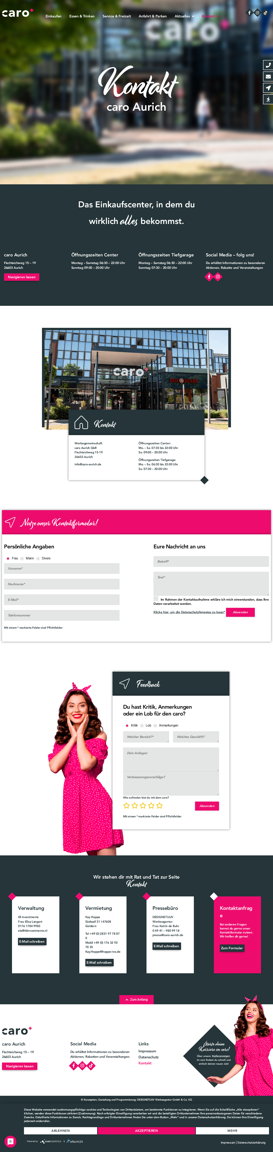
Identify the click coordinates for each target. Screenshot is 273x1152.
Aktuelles (182, 16)
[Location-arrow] (268, 88)
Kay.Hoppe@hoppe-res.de (103, 952)
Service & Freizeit (117, 16)
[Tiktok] (265, 12)
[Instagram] (257, 12)
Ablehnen (60, 1131)
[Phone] (268, 65)
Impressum (147, 1051)
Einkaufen (54, 16)
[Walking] (268, 99)
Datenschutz (148, 1057)
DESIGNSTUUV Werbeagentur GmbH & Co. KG (164, 1099)
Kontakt (208, 16)
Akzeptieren (146, 1131)
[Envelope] (268, 76)
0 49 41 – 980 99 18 (165, 931)
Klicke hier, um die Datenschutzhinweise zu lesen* (189, 612)
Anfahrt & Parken (153, 16)
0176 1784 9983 (29, 926)
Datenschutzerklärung (251, 1142)
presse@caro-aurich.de (167, 935)
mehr (232, 1131)
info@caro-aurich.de (88, 464)
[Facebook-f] (249, 12)
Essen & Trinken (82, 16)
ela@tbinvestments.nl (32, 931)
